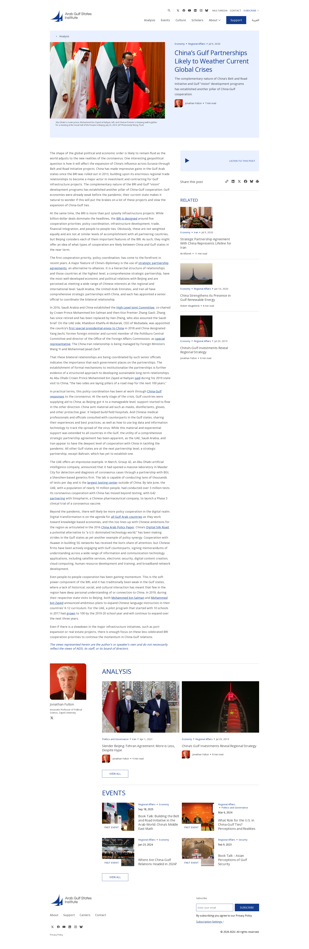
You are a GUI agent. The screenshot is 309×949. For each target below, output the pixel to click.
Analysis (149, 20)
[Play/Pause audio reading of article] (187, 161)
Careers (85, 915)
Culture (181, 20)
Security (243, 839)
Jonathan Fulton (193, 103)
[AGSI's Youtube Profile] (189, 10)
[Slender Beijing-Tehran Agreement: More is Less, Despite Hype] (140, 707)
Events (165, 20)
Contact (235, 10)
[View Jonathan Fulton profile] (179, 103)
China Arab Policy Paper (117, 527)
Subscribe (249, 10)
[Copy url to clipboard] (227, 181)
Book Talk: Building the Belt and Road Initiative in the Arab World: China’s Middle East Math (158, 822)
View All (115, 774)
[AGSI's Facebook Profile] (183, 10)
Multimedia (219, 10)
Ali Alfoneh (185, 253)
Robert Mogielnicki (190, 305)
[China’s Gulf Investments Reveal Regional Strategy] (196, 326)
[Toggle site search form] (169, 10)
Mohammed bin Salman (127, 598)
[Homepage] (71, 16)
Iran (196, 232)
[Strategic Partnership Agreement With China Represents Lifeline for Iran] (196, 217)
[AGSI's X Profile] (177, 10)
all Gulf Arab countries (126, 517)
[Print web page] (257, 182)
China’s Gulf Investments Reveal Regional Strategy (204, 350)
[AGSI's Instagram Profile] (201, 10)
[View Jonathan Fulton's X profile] (52, 718)
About (213, 20)
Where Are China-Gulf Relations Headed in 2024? (157, 862)
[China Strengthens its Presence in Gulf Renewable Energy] (196, 274)
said (137, 378)
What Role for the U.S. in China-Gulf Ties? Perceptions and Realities (236, 824)
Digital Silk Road (157, 527)
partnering (57, 498)
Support (236, 20)
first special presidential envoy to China (96, 328)
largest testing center (102, 482)
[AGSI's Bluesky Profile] (206, 10)
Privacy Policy (56, 934)
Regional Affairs (196, 43)
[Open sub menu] (219, 20)
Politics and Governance (115, 739)
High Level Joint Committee (135, 307)
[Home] (99, 900)
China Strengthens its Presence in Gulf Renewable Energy (205, 297)
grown (70, 613)
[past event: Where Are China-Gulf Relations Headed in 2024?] (118, 852)
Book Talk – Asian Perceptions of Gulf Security (232, 859)
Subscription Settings (209, 921)
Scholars (197, 20)
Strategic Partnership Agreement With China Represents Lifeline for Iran (205, 243)
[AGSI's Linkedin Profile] (195, 10)
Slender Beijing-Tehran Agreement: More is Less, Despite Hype (138, 748)
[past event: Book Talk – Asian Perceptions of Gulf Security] (198, 852)
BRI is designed (126, 218)
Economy (180, 43)
